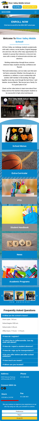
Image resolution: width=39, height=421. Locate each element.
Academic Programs (19, 281)
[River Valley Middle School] (4, 3)
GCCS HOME (6, 12)
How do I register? (11, 336)
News (19, 254)
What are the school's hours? (16, 316)
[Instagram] (7, 7)
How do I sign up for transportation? (19, 350)
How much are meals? (13, 360)
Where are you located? (13, 364)
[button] (2, 296)
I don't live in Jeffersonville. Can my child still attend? (17, 341)
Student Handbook (20, 227)
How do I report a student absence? (18, 346)
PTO (19, 200)
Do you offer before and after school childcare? (18, 355)
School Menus (19, 146)
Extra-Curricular (19, 173)
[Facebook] (4, 7)
